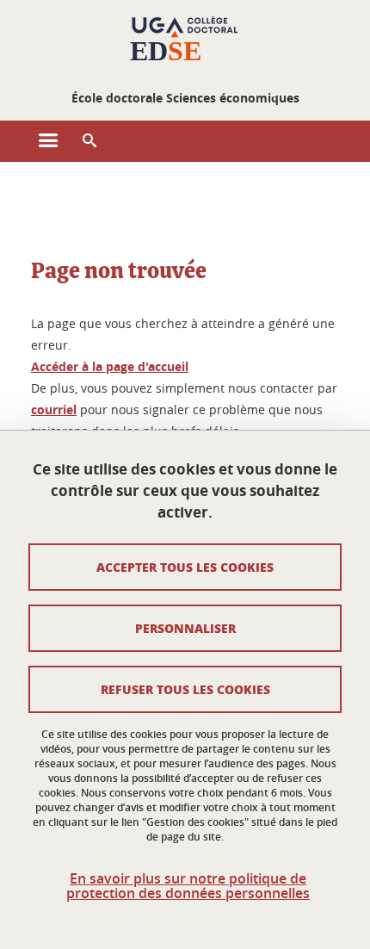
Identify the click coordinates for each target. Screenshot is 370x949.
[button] (89, 141)
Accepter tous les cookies (185, 566)
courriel (54, 409)
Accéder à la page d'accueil (109, 366)
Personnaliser (185, 627)
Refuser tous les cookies (185, 689)
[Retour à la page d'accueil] (185, 41)
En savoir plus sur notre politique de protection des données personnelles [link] (188, 886)
